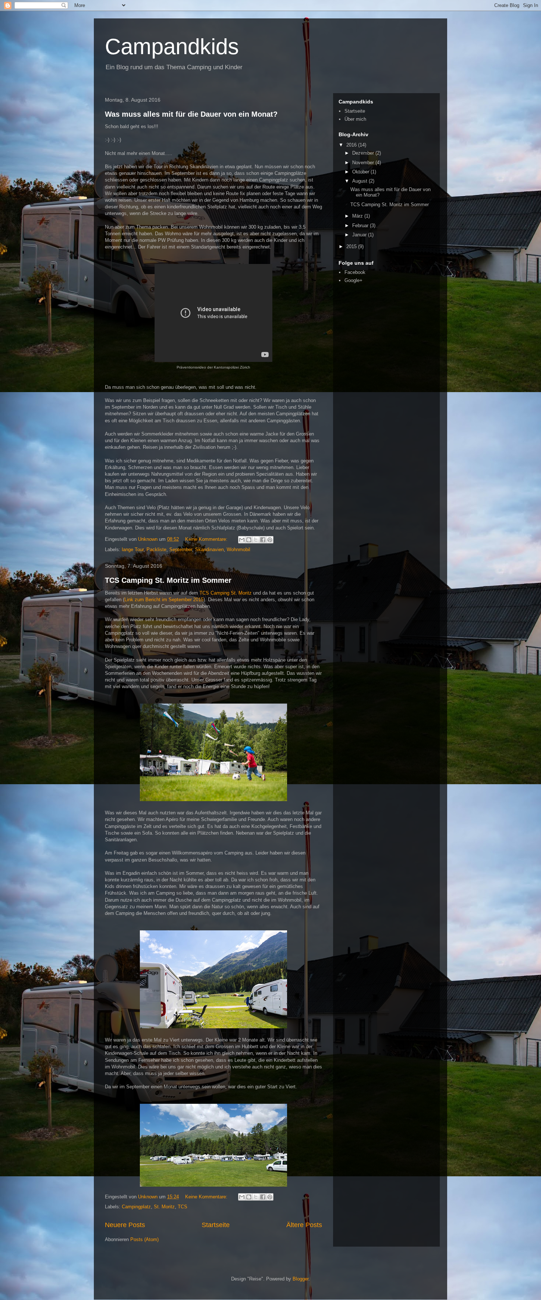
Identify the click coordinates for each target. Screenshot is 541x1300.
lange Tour (133, 549)
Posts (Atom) (144, 1239)
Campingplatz (136, 1206)
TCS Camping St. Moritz (226, 593)
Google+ (353, 280)
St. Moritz (164, 1206)
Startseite (216, 1225)
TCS (182, 1206)
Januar (360, 234)
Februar (361, 225)
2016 (352, 145)
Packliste (156, 549)
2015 (352, 246)
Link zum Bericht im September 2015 (164, 599)
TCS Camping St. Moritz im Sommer (168, 580)
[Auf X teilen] (255, 539)
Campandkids (172, 46)
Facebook (354, 272)
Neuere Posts (125, 1225)
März (358, 216)
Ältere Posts (304, 1225)
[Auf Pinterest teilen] (269, 539)
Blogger (300, 1279)
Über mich (355, 119)
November (363, 162)
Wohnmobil (238, 549)
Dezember (363, 153)
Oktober (361, 172)
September (180, 549)
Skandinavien (209, 549)
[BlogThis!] (248, 539)
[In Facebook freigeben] (262, 539)
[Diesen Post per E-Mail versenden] (241, 539)
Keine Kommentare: (207, 539)
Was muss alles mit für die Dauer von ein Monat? (191, 114)
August (360, 181)
